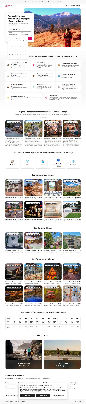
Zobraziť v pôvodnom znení (54, 1)
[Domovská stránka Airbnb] (8, 6)
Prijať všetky (27, 395)
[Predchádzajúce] (40, 118)
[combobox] (20, 29)
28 (20, 54)
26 (15, 54)
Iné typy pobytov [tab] (19, 378)
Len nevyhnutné (43, 395)
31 (9, 57)
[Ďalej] (45, 118)
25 (12, 54)
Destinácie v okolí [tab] (9, 378)
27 (17, 54)
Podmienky (22, 401)
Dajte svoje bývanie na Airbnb (72, 5)
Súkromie (17, 401)
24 (9, 54)
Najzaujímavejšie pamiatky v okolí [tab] (32, 378)
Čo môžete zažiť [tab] (46, 378)
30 (25, 54)
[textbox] (14, 34)
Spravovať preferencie (59, 395)
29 (23, 54)
